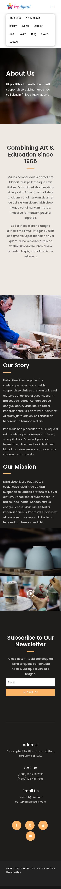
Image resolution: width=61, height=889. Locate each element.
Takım (22, 34)
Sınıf (11, 34)
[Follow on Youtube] (30, 836)
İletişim (13, 25)
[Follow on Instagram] (43, 825)
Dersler (38, 25)
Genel (25, 25)
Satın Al (13, 42)
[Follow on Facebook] (16, 825)
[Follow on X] (30, 825)
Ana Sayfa (15, 17)
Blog (33, 34)
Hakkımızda (33, 17)
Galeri (44, 34)
